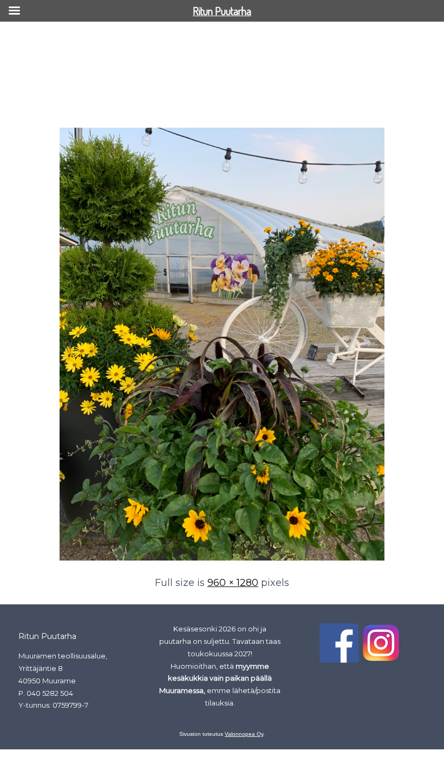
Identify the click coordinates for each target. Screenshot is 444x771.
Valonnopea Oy (244, 734)
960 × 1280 (232, 583)
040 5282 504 (50, 693)
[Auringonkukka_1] (222, 561)
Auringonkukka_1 (43, 107)
